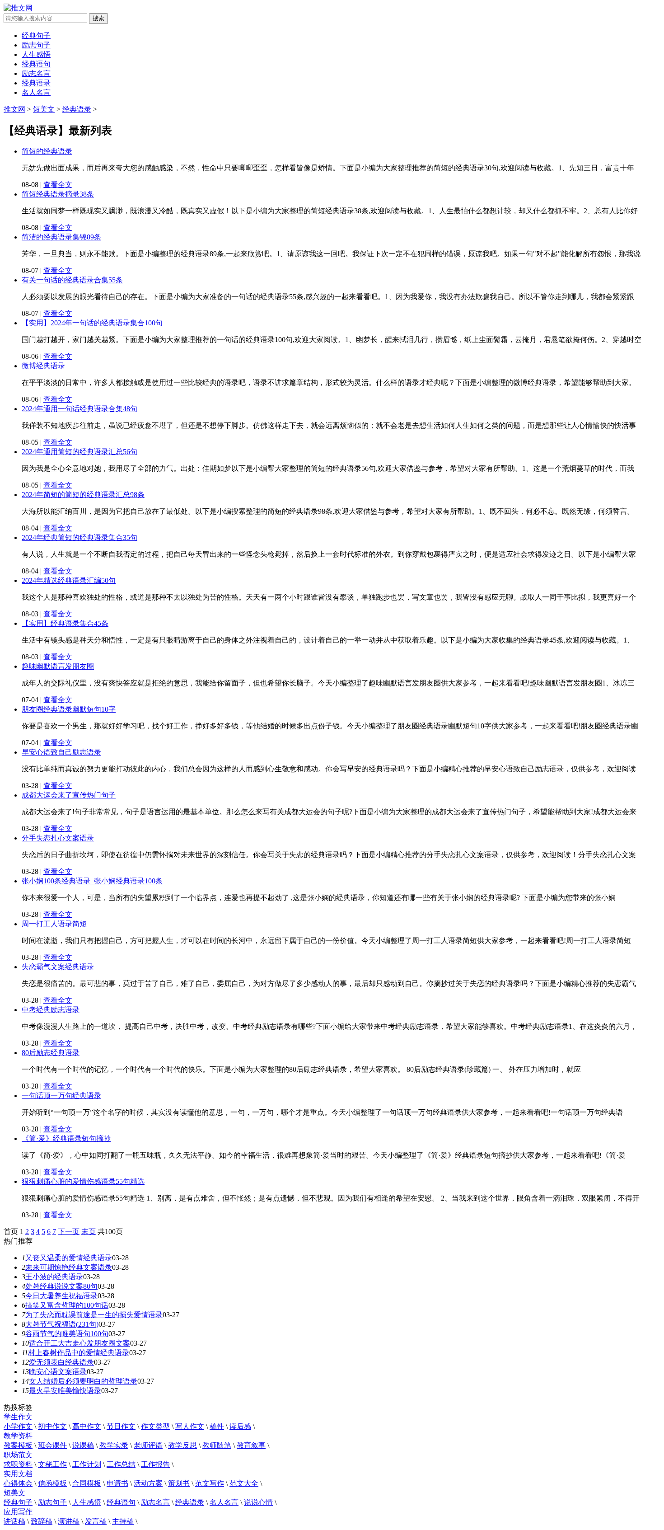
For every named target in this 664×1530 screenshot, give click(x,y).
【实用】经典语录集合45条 (65, 623)
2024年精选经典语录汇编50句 (69, 580)
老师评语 (148, 1445)
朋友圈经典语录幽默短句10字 (69, 709)
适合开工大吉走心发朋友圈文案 (79, 1343)
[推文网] (18, 8)
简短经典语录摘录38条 (58, 194)
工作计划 (86, 1464)
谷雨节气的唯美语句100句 (66, 1334)
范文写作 (209, 1483)
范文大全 (243, 1483)
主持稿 (123, 1521)
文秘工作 (52, 1464)
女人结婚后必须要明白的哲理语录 (83, 1381)
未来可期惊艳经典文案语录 (68, 1267)
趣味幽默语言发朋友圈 (58, 666)
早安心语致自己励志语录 (61, 752)
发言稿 (96, 1521)
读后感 (240, 1426)
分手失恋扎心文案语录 (58, 838)
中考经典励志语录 (50, 1010)
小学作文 (18, 1426)
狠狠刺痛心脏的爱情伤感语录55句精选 (83, 1181)
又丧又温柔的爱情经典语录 (68, 1258)
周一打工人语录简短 (54, 924)
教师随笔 (216, 1445)
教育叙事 (251, 1445)
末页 (88, 1231)
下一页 (68, 1231)
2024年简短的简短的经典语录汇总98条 (83, 494)
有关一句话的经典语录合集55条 (72, 280)
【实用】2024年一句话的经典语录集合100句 (92, 323)
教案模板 (18, 1445)
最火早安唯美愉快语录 (65, 1390)
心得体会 (18, 1483)
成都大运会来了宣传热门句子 (69, 795)
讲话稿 (14, 1521)
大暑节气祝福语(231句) (61, 1324)
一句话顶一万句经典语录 (61, 1095)
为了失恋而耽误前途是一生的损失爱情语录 (94, 1315)
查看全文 (57, 184)
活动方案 (148, 1483)
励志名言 (36, 73)
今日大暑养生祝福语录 (61, 1296)
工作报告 (155, 1464)
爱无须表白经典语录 (61, 1362)
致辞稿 (41, 1521)
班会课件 (52, 1445)
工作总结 (121, 1464)
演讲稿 (68, 1521)
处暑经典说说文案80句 (61, 1286)
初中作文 (52, 1426)
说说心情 (258, 1502)
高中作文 (86, 1426)
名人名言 (36, 92)
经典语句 (36, 64)
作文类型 (155, 1426)
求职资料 (18, 1464)
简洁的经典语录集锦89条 (61, 237)
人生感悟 (36, 54)
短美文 (44, 109)
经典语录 (36, 83)
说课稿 (83, 1445)
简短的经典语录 (47, 151)
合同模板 (86, 1483)
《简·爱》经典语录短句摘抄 (66, 1138)
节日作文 (121, 1426)
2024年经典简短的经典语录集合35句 (79, 537)
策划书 (179, 1483)
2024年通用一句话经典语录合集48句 (79, 409)
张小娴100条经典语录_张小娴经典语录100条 (92, 881)
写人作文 (189, 1426)
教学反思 (182, 1445)
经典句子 (36, 35)
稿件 (217, 1426)
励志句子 (36, 45)
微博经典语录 (43, 366)
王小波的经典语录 (54, 1277)
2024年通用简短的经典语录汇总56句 (79, 451)
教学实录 (113, 1445)
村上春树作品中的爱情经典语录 (78, 1352)
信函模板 (52, 1483)
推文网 (14, 109)
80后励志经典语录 (50, 1052)
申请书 (117, 1483)
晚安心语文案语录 (58, 1371)
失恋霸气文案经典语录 (58, 967)
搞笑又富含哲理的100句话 (66, 1305)
